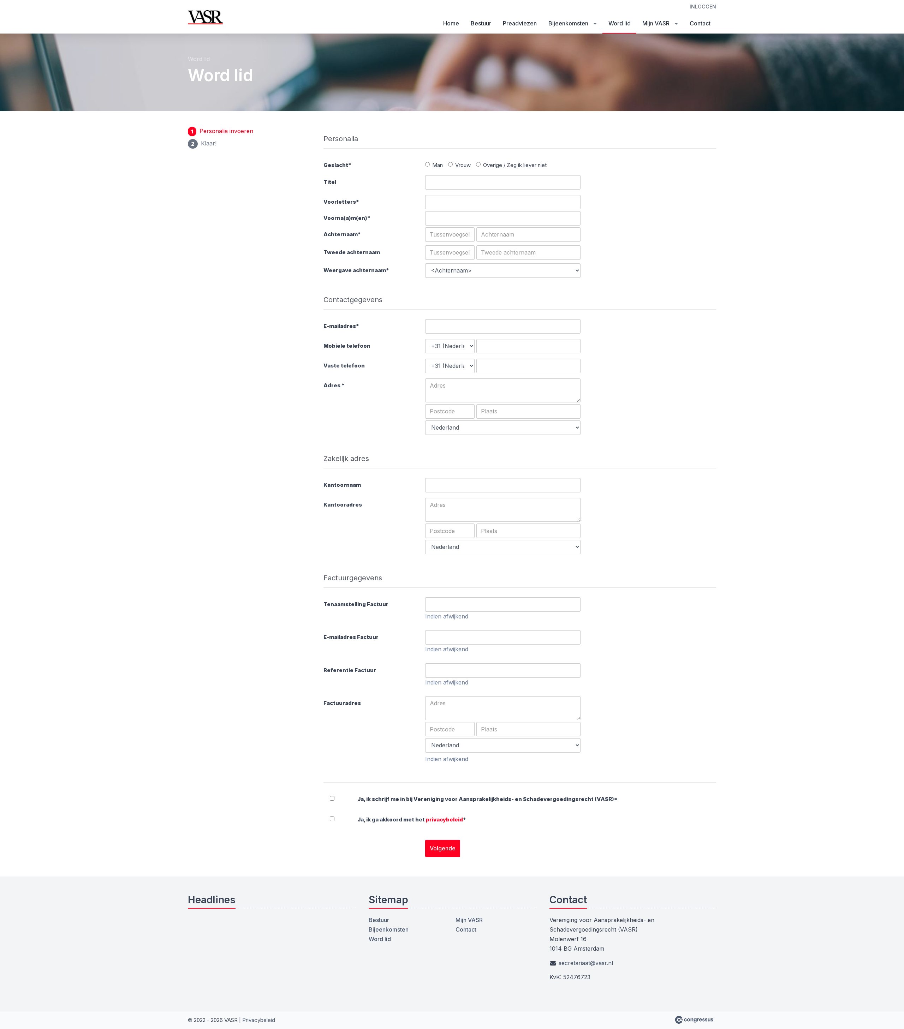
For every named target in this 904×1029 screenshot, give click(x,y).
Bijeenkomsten (568, 23)
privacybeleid (444, 819)
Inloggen (703, 7)
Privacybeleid (258, 1020)
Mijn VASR (656, 23)
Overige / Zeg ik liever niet (515, 165)
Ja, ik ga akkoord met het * (411, 819)
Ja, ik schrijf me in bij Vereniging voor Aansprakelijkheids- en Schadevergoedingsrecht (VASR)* (487, 799)
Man (437, 165)
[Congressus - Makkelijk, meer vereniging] (694, 1020)
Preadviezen (520, 23)
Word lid (619, 23)
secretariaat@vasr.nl (586, 963)
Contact (700, 23)
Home (451, 23)
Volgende (443, 848)
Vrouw (463, 165)
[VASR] (205, 17)
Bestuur (481, 23)
